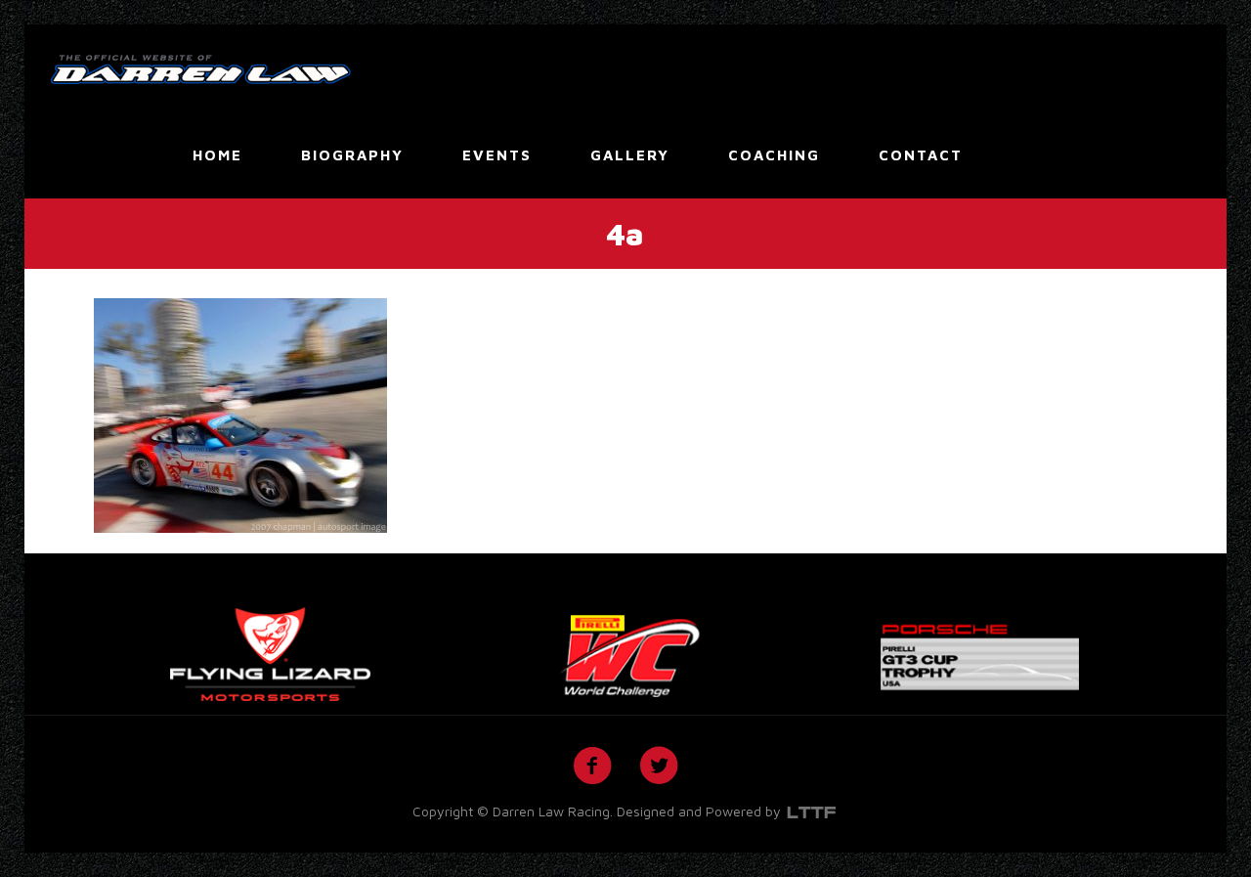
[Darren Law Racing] (200, 67)
